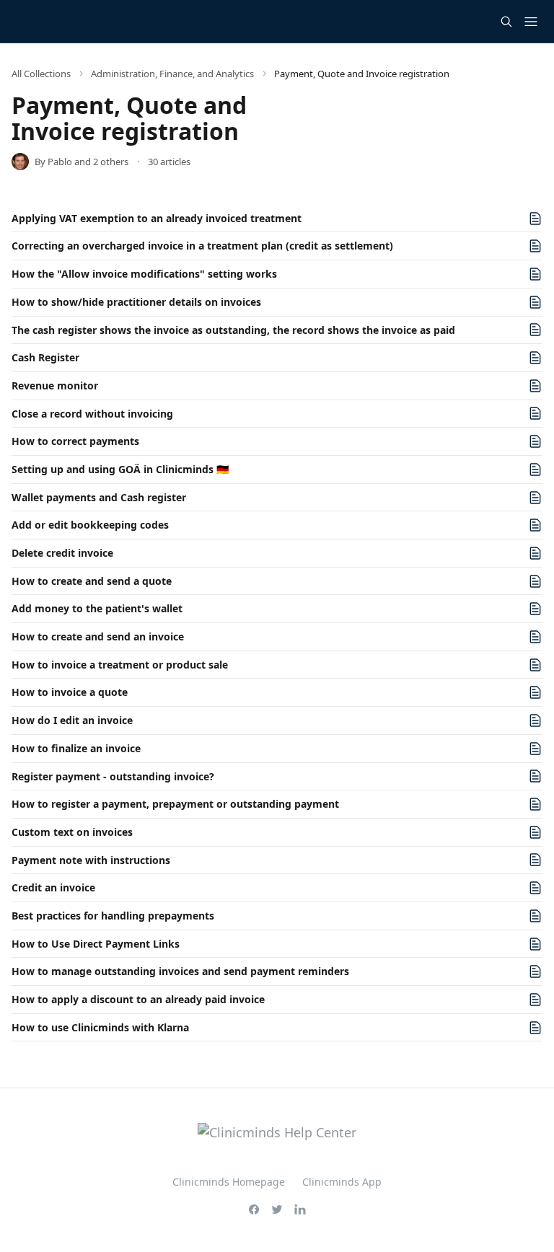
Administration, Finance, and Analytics (172, 73)
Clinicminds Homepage (228, 1182)
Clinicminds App (342, 1182)
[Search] (506, 21)
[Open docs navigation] (530, 21)
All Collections (41, 73)
